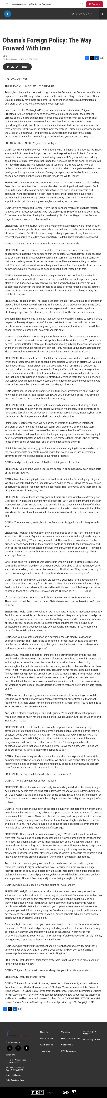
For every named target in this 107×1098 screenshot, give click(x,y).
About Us (44, 1032)
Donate (95, 4)
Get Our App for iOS (91, 1039)
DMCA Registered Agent (15, 1080)
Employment (45, 1051)
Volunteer (65, 1032)
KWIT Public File (46, 1039)
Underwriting (67, 1045)
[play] (7, 14)
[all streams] (103, 14)
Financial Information (70, 1039)
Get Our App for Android (89, 1033)
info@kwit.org (16, 1075)
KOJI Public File (46, 1045)
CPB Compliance (68, 1051)
